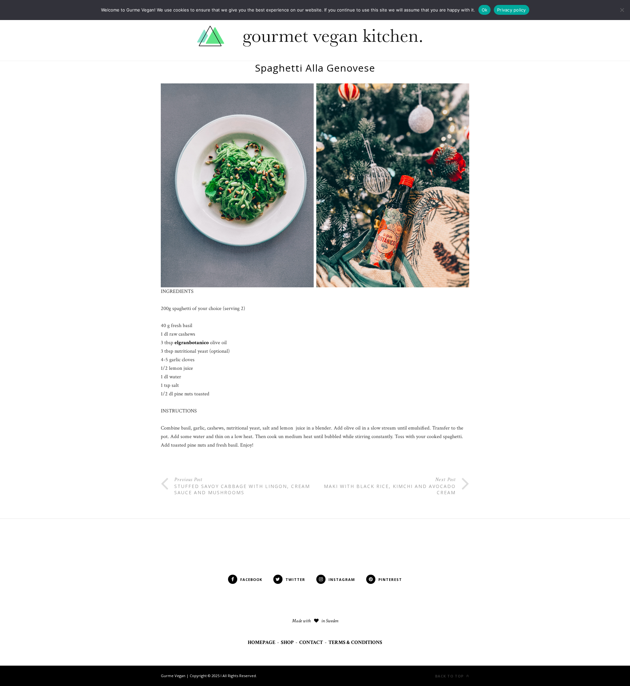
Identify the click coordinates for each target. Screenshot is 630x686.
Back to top (450, 676)
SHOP (287, 642)
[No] (622, 10)
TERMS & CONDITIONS (355, 642)
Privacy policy (511, 9)
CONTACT (311, 642)
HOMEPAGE (261, 642)
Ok (485, 9)
